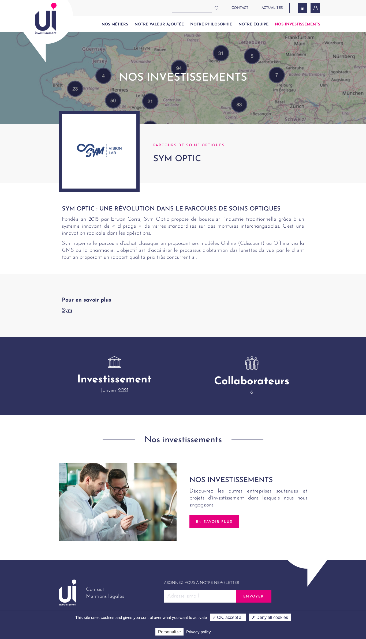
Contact (95, 589)
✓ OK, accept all (228, 617)
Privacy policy (198, 632)
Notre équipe (253, 24)
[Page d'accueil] (46, 18)
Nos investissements (297, 24)
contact (239, 8)
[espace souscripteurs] (316, 8)
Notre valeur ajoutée (159, 24)
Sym (67, 310)
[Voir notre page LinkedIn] (302, 8)
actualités (272, 8)
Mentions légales (105, 596)
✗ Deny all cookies (270, 617)
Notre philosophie (211, 24)
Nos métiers (115, 24)
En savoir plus (214, 522)
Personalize (169, 632)
